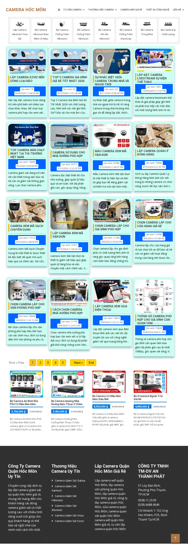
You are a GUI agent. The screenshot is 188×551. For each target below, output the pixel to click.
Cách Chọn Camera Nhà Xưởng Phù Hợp (68, 311)
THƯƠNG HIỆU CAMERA (101, 9)
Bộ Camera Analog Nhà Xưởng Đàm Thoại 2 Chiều (66, 403)
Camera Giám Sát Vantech (64, 488)
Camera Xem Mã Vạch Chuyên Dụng (26, 227)
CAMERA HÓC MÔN (26, 9)
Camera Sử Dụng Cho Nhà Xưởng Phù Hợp (69, 154)
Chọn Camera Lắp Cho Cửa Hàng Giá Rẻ (154, 224)
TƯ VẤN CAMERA (72, 9)
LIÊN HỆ (177, 9)
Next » (78, 363)
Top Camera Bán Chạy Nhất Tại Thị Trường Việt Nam (27, 152)
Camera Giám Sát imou (69, 515)
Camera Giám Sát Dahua (70, 480)
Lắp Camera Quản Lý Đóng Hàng (153, 152)
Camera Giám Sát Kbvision (64, 508)
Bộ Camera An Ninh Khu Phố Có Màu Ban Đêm (24, 403)
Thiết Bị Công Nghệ (157, 9)
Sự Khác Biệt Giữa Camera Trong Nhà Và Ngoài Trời (112, 79)
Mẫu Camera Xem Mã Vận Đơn (110, 152)
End (91, 363)
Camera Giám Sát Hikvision (64, 498)
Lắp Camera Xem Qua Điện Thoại (111, 308)
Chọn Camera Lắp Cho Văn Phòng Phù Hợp (27, 306)
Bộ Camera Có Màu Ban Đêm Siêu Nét (106, 398)
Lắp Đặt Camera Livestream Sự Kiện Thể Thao (152, 76)
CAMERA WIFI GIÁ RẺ (131, 9)
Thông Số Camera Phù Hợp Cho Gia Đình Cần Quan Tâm (154, 318)
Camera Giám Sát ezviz (69, 521)
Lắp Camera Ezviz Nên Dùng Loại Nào (27, 79)
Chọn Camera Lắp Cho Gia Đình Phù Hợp (112, 227)
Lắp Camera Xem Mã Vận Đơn (68, 234)
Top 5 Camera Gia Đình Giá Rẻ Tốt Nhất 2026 (70, 79)
